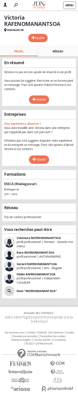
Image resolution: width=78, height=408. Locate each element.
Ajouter (40, 38)
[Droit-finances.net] (57, 372)
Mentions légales (21, 339)
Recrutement (56, 332)
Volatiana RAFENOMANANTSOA (39, 238)
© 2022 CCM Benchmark (39, 343)
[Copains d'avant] (20, 380)
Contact (31, 332)
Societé (70, 332)
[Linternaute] (20, 372)
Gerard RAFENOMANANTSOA (37, 264)
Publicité (42, 332)
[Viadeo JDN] (57, 380)
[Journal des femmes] (20, 363)
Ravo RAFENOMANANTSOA (35, 252)
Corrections (59, 339)
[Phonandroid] (57, 388)
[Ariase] (20, 388)
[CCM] (57, 363)
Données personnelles (25, 336)
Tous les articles (42, 339)
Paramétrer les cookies (53, 336)
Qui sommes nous (14, 332)
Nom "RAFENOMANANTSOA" (37, 291)
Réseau (58, 51)
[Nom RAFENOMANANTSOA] (9, 291)
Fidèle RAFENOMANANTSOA (36, 274)
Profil (19, 51)
